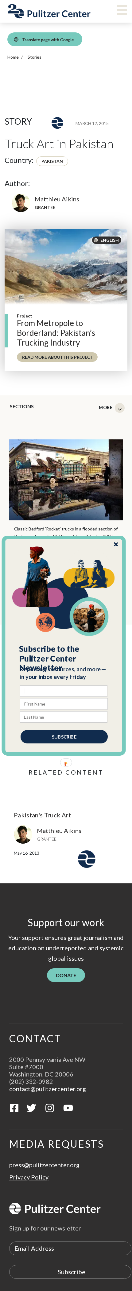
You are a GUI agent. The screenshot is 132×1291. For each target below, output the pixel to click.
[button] (64, 658)
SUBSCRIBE (64, 736)
